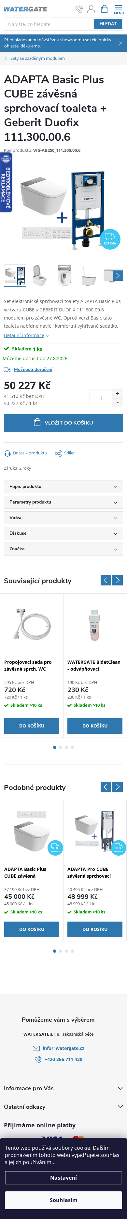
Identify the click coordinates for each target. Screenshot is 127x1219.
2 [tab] (60, 747)
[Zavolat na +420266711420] (79, 9)
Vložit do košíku (69, 422)
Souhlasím (64, 1200)
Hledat (108, 24)
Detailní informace (24, 335)
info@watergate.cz (63, 1048)
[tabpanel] (32, 665)
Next (117, 580)
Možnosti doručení (33, 369)
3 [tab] (66, 747)
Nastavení (63, 1177)
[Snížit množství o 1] (117, 402)
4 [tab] (72, 747)
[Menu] (118, 8)
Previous (106, 580)
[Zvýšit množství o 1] (117, 393)
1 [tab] (54, 747)
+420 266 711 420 (63, 1059)
